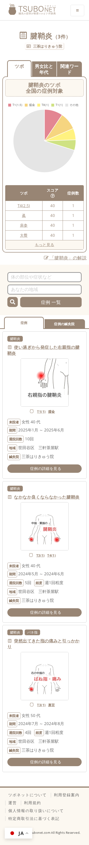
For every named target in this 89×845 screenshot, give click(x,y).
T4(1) (51, 555)
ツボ (19, 66)
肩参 (24, 225)
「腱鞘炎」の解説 (67, 257)
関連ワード (69, 69)
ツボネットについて (27, 794)
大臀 (24, 235)
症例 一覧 (51, 302)
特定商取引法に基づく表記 (34, 818)
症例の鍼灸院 (64, 324)
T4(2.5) (24, 205)
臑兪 (51, 411)
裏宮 (51, 705)
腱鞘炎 (15, 338)
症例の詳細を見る (45, 468)
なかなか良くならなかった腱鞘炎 (47, 497)
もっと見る (44, 244)
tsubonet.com (40, 832)
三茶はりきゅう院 (47, 46)
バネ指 (32, 632)
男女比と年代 (44, 69)
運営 (12, 802)
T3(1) (40, 555)
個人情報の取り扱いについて (36, 810)
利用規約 (32, 802)
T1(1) (41, 411)
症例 (24, 322)
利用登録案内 (67, 794)
